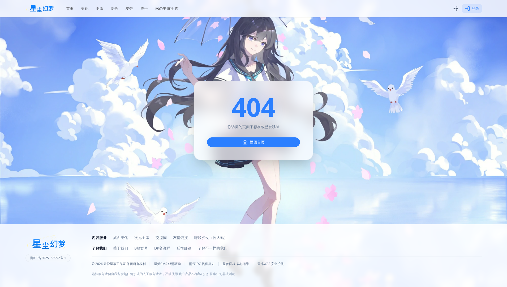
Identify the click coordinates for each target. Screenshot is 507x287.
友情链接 (180, 237)
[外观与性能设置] (456, 8)
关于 (144, 8)
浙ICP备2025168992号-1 (48, 258)
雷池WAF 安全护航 (270, 264)
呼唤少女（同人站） (211, 237)
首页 (70, 8)
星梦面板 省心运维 (236, 264)
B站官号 (141, 248)
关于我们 (120, 248)
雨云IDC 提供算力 (201, 264)
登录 (475, 8)
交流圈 (161, 237)
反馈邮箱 (184, 248)
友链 (129, 8)
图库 (99, 8)
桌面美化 (120, 237)
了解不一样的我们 (212, 248)
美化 (84, 8)
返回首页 (257, 142)
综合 (114, 8)
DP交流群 (162, 248)
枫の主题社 (164, 8)
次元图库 (141, 237)
